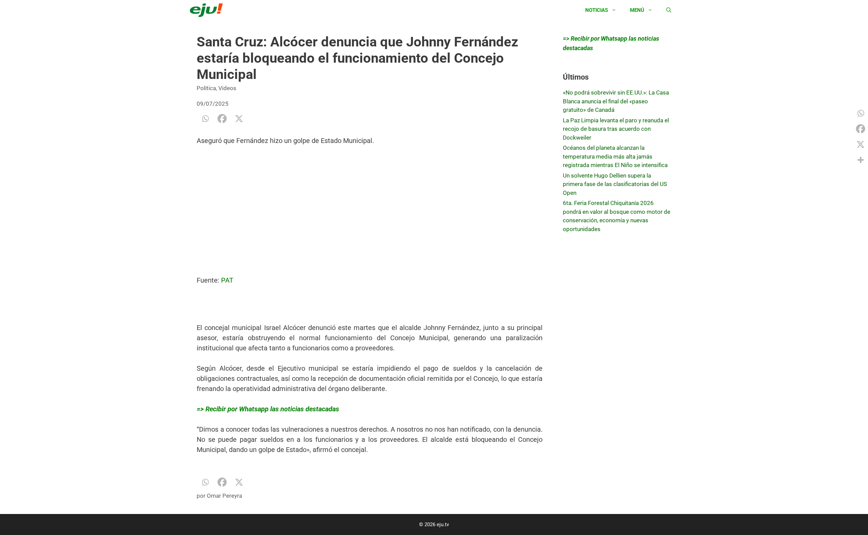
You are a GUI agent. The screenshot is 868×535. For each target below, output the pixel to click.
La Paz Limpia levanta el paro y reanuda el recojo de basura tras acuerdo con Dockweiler (616, 129)
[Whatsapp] (205, 118)
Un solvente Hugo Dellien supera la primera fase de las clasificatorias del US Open (615, 184)
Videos (227, 88)
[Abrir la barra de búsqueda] (668, 10)
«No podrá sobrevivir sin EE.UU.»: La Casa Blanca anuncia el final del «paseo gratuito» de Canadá (616, 101)
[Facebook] (222, 118)
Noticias (596, 10)
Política (206, 88)
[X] (239, 118)
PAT (227, 280)
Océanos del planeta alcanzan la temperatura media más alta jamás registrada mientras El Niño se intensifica (615, 156)
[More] (860, 160)
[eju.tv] (208, 10)
